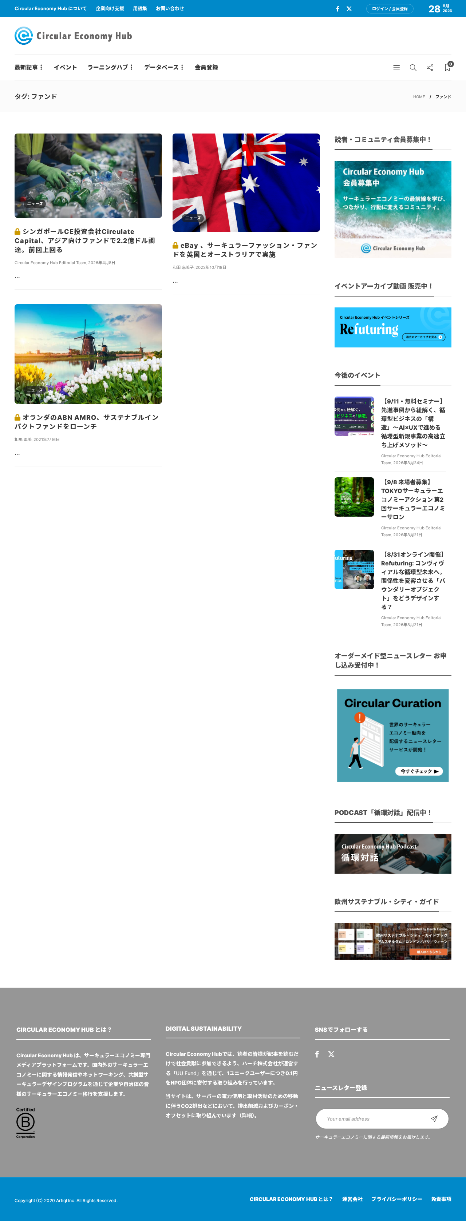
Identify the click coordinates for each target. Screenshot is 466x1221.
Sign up (434, 1119)
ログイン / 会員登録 (390, 8)
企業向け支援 (110, 8)
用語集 (140, 8)
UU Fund (186, 1073)
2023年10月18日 (211, 267)
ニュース (35, 203)
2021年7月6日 (46, 439)
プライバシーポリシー (396, 1199)
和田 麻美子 (183, 267)
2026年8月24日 (408, 462)
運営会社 (352, 1199)
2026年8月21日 (407, 534)
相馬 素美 (23, 439)
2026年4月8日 (101, 262)
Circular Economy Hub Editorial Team (50, 262)
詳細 (247, 1115)
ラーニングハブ (107, 67)
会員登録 (206, 67)
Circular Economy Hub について (51, 8)
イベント (65, 67)
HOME (419, 96)
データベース (161, 67)
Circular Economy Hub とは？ (291, 1199)
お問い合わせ (170, 8)
